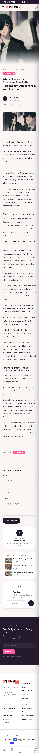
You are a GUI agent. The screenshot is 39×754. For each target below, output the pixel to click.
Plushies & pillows (28, 691)
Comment (7, 498)
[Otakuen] (11, 681)
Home (4, 69)
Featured (25, 698)
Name (5, 475)
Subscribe (9, 651)
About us (6, 722)
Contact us (6, 719)
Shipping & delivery (9, 708)
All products (26, 683)
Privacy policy (27, 719)
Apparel (25, 694)
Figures (24, 687)
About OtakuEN (27, 708)
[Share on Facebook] (14, 104)
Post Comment (11, 520)
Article (10, 69)
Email (5, 488)
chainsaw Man (20, 69)
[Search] (26, 8)
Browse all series (28, 711)
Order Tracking (8, 715)
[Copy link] (19, 104)
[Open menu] (3, 8)
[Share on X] (10, 104)
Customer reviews (28, 715)
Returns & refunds (9, 711)
